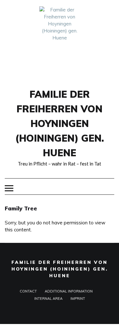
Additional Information (69, 291)
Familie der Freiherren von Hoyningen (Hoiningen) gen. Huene (59, 123)
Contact (28, 291)
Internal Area (48, 298)
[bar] (9, 188)
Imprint (77, 298)
